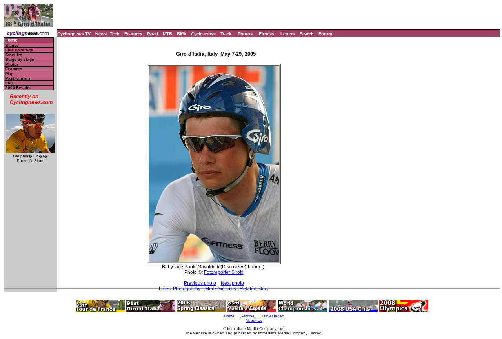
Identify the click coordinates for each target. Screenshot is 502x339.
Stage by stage (19, 59)
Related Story (254, 289)
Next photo (232, 283)
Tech (115, 33)
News (101, 33)
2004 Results (18, 88)
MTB (167, 33)
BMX (181, 33)
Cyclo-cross (203, 33)
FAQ (9, 83)
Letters (287, 33)
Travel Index (273, 316)
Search (307, 33)
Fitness (266, 33)
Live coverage (19, 50)
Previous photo (200, 283)
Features (133, 33)
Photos (245, 33)
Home (11, 40)
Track (225, 33)
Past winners (18, 78)
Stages (12, 45)
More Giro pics (220, 289)
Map (9, 73)
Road (152, 33)
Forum (325, 33)
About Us (254, 320)
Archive (248, 316)
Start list (13, 55)
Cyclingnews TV (74, 33)
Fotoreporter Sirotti (224, 272)
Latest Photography (179, 289)
